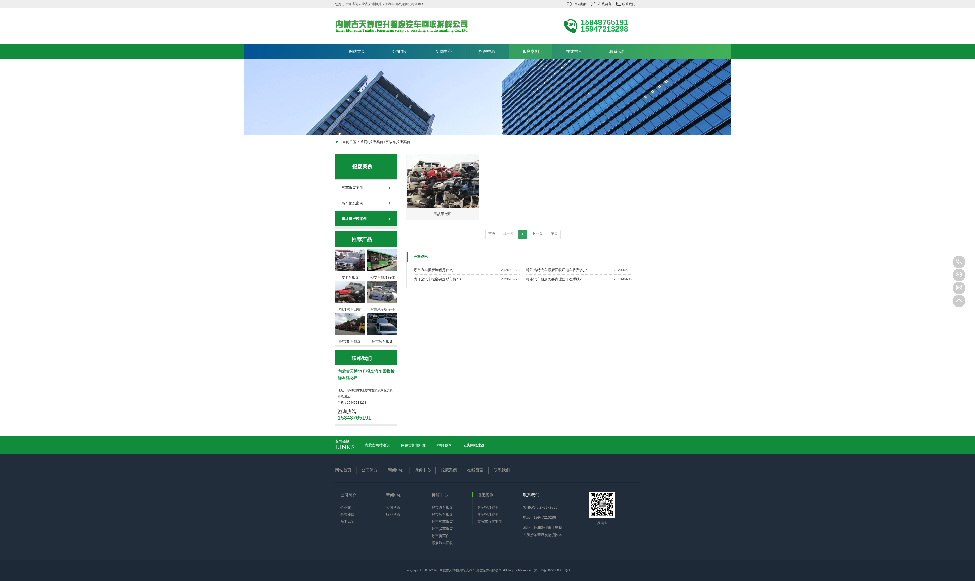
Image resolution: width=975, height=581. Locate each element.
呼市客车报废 (442, 521)
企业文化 (347, 507)
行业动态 (393, 514)
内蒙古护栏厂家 (413, 445)
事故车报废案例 (397, 142)
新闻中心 (444, 51)
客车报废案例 (352, 188)
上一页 (508, 233)
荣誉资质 (347, 514)
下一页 (537, 233)
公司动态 (393, 507)
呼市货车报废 (442, 529)
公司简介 (400, 51)
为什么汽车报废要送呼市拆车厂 (438, 279)
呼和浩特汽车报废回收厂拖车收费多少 (556, 270)
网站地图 (581, 4)
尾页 (554, 233)
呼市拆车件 (440, 536)
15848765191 (959, 262)
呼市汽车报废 (442, 507)
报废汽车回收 (442, 543)
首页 (363, 142)
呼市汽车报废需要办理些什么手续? (554, 279)
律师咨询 (444, 445)
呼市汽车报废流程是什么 (433, 270)
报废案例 (531, 51)
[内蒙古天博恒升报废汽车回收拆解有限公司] (403, 25)
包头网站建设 (473, 445)
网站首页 (357, 51)
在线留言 (604, 4)
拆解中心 (487, 51)
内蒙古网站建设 (377, 445)
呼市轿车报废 (442, 514)
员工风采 (347, 521)
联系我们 (628, 4)
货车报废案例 (352, 203)
